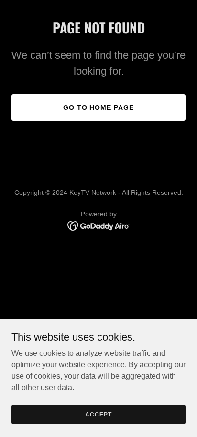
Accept (98, 414)
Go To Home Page (98, 107)
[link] (98, 225)
